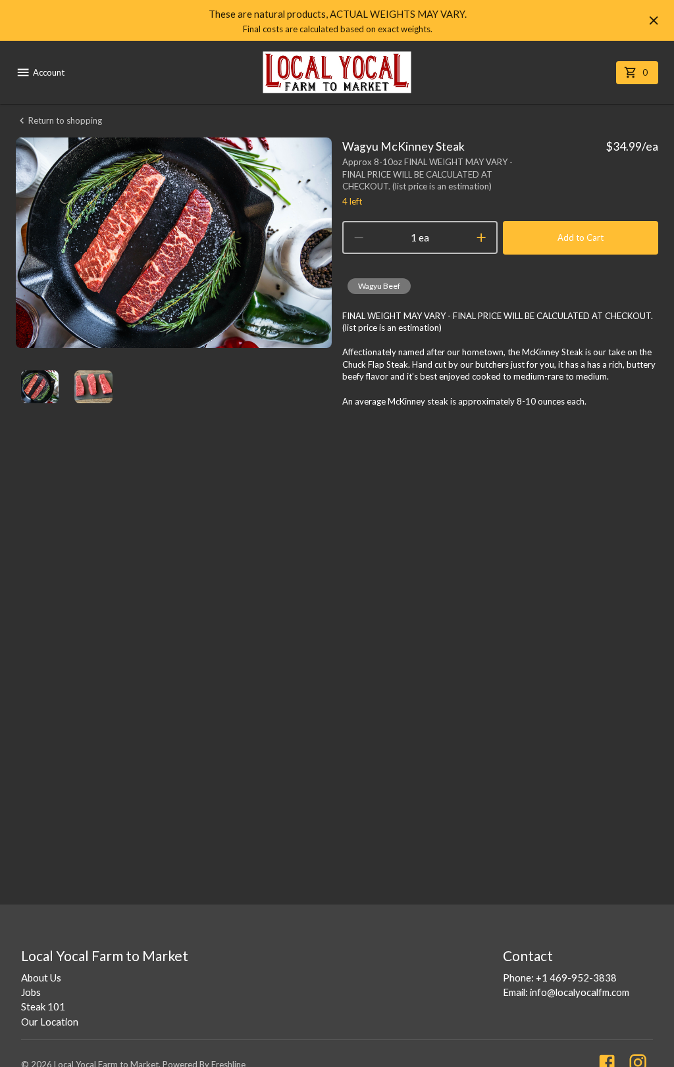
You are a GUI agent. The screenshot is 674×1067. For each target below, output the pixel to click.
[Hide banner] (653, 20)
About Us (41, 977)
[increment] (481, 237)
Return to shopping (65, 120)
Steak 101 (43, 1006)
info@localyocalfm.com (579, 992)
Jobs (31, 992)
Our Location (49, 1022)
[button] (379, 286)
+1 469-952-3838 (576, 977)
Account (49, 72)
